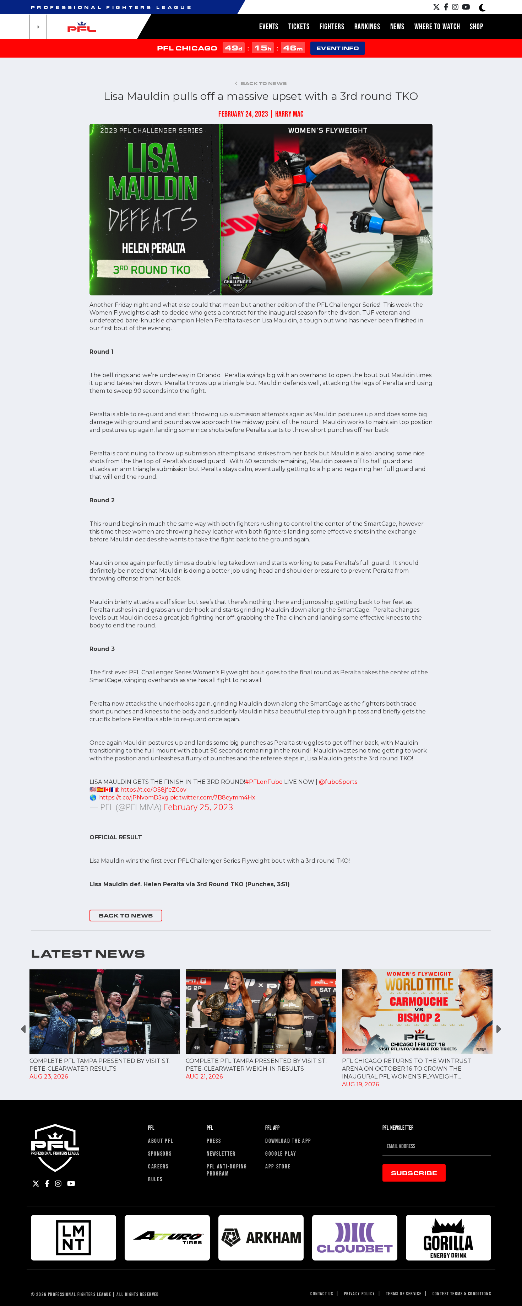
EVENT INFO (337, 48)
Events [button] (268, 26)
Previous (24, 1029)
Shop (476, 26)
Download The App (288, 1140)
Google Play (281, 1153)
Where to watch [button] (437, 26)
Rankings (367, 26)
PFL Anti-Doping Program (227, 1170)
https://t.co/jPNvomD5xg (134, 797)
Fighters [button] (332, 26)
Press (214, 1140)
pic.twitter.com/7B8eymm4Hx (212, 797)
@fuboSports (338, 781)
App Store (277, 1166)
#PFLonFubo (264, 781)
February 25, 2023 (198, 807)
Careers (158, 1166)
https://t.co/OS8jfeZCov (153, 789)
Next (498, 1029)
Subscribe (414, 1173)
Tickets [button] (298, 26)
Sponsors (160, 1153)
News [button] (397, 26)
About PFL (160, 1140)
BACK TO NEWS (126, 915)
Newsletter (221, 1153)
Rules (155, 1179)
